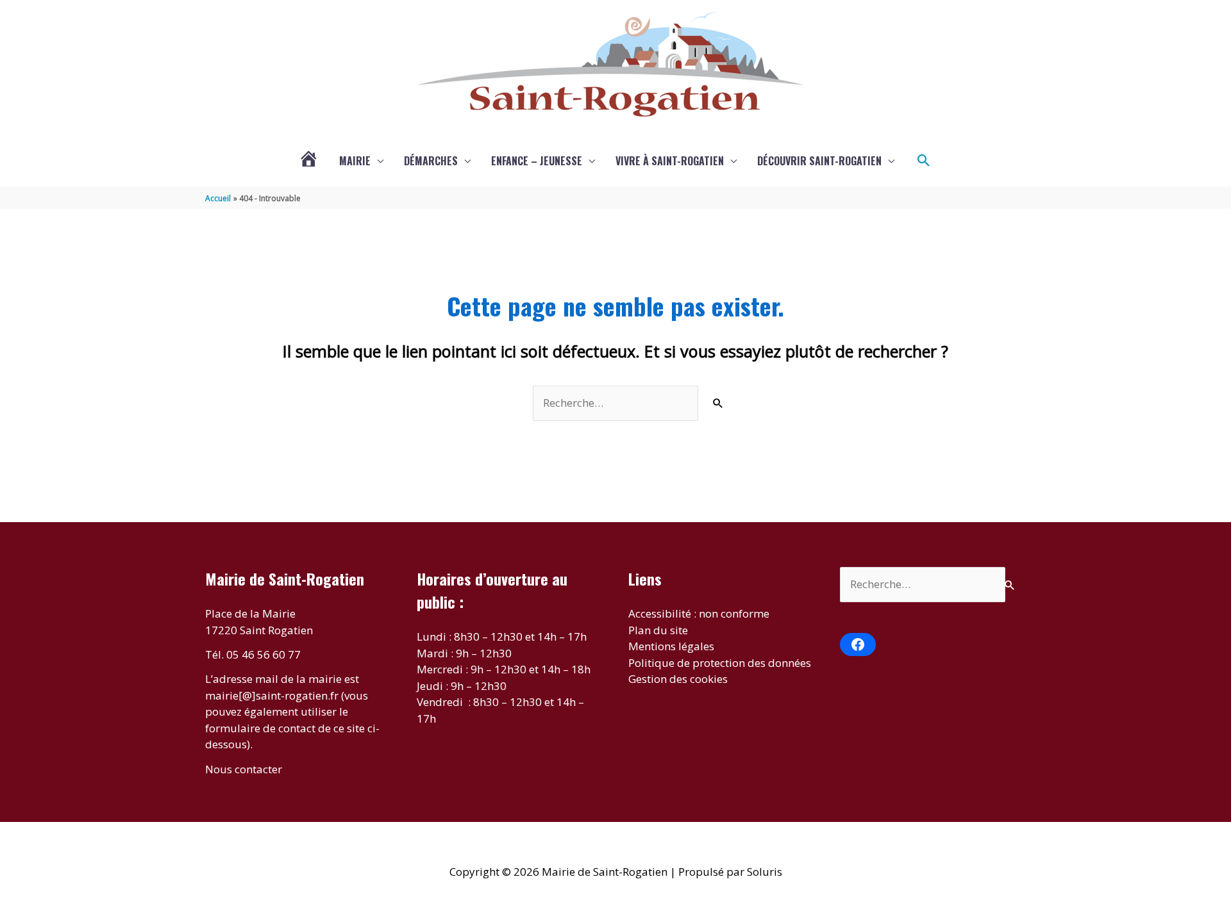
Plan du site (658, 630)
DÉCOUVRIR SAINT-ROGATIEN (819, 160)
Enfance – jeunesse (536, 160)
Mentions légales (671, 646)
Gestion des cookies (678, 678)
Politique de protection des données (719, 662)
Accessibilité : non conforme (698, 613)
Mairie (355, 160)
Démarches (431, 160)
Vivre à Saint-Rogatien (670, 160)
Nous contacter (243, 769)
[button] (924, 160)
